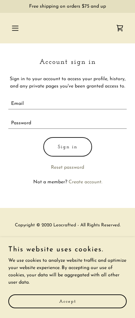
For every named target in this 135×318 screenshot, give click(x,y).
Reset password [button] (67, 167)
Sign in (68, 147)
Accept (67, 301)
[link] (120, 28)
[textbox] (67, 103)
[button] (17, 28)
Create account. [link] (85, 182)
